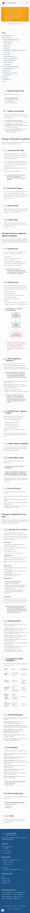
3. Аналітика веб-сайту (8, 42)
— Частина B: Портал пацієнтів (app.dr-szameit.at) (14, 50)
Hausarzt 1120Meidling (18, 894)
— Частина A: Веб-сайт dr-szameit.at (10, 40)
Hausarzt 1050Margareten (7, 892)
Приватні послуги (5, 878)
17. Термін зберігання (6, 75)
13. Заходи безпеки (7, 64)
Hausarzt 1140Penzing (18, 896)
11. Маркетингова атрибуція (9, 60)
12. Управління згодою (8, 62)
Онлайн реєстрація (6, 880)
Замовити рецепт (6, 883)
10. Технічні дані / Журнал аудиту (10, 58)
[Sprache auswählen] (23, 3)
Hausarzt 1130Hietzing (7, 896)
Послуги (3, 876)
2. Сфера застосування (7, 37)
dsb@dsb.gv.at (8, 807)
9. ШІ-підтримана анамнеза (9, 56)
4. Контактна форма (7, 44)
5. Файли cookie (6, 46)
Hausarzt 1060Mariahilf (20, 892)
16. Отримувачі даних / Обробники (9, 73)
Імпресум (10, 908)
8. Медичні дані (6, 54)
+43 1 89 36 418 (7, 850)
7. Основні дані (6, 52)
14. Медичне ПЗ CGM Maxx (8, 69)
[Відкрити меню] (26, 2)
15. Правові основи (6, 71)
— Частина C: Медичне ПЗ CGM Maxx (10, 66)
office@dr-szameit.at (9, 785)
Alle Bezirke (16, 898)
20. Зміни (4, 81)
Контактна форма (8, 853)
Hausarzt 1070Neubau (6, 894)
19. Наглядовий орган (6, 79)
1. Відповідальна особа (7, 35)
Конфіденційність (18, 908)
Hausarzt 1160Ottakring (7, 898)
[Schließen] (27, 9)
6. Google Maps (6, 48)
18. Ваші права (5, 77)
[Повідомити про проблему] (2, 910)
